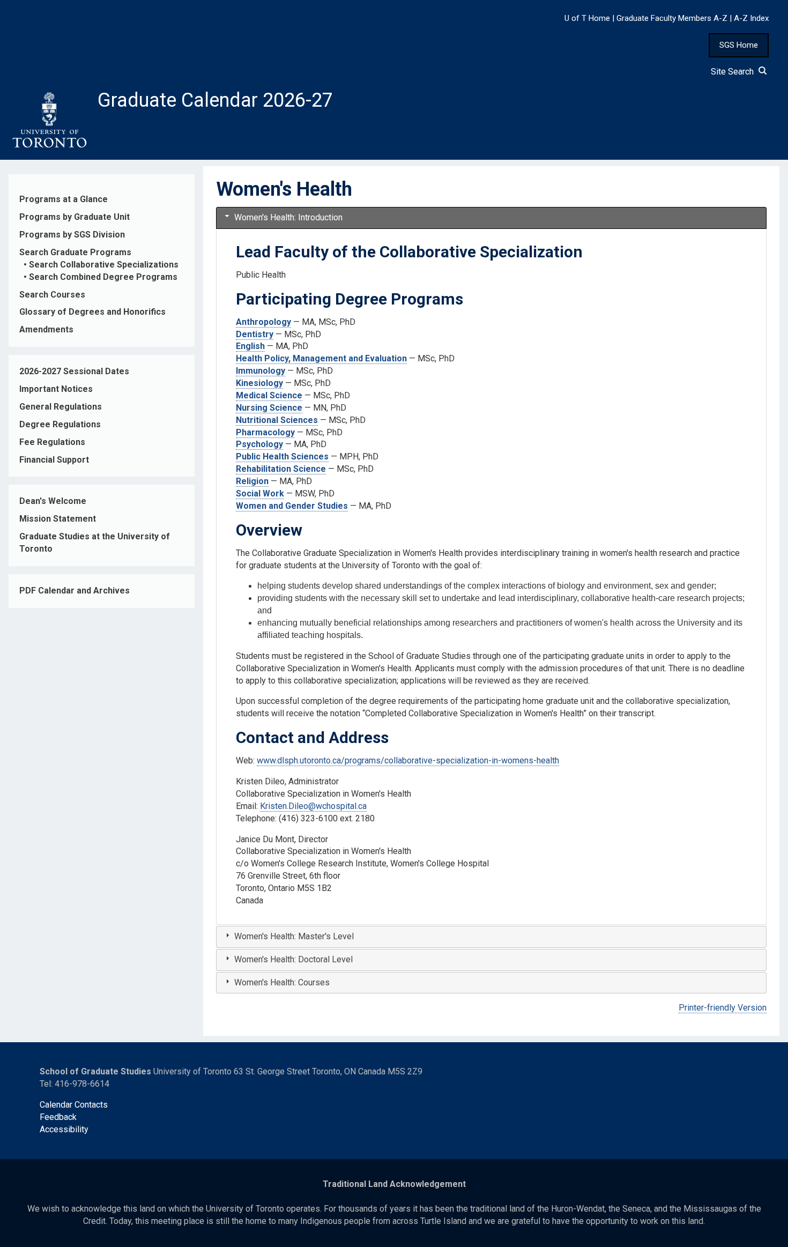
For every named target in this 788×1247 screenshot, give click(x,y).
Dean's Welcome (52, 501)
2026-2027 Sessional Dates (74, 371)
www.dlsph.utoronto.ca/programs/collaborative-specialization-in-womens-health (408, 760)
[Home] (49, 120)
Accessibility (64, 1129)
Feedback (58, 1117)
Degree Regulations (60, 424)
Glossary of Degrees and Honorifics (92, 312)
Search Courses (52, 295)
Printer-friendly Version (723, 1008)
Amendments (46, 329)
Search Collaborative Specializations (104, 264)
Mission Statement (57, 519)
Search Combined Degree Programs (103, 277)
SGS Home (738, 45)
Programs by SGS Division (72, 234)
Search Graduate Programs (75, 252)
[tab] (491, 218)
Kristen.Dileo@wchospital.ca (313, 806)
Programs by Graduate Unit (74, 217)
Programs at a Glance (63, 199)
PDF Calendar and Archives (74, 590)
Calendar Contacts (74, 1105)
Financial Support (54, 460)
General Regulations (60, 407)
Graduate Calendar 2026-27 (215, 100)
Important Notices (56, 389)
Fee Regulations (52, 442)
